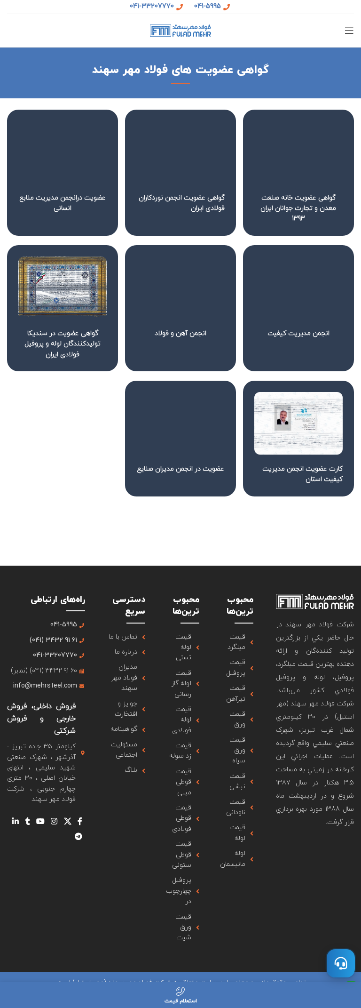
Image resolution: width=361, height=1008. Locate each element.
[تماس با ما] (341, 963)
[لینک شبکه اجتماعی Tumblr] (27, 821)
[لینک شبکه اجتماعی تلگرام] (78, 837)
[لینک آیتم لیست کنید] (237, 642)
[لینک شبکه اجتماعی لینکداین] (15, 821)
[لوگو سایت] (180, 29)
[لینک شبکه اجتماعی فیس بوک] (79, 821)
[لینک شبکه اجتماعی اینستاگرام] (54, 821)
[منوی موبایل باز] (349, 30)
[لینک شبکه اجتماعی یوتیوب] (40, 821)
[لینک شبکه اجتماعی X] (67, 821)
